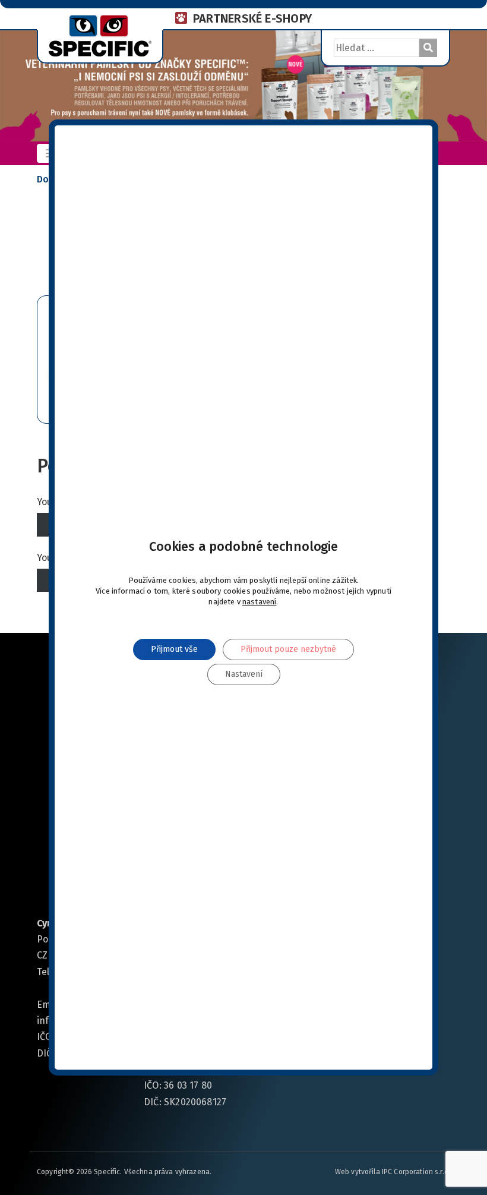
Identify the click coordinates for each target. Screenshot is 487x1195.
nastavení (259, 601)
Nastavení (244, 674)
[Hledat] (428, 48)
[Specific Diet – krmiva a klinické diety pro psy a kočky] (100, 34)
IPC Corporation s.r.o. (416, 1172)
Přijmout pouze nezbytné (288, 649)
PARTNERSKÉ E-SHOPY (252, 18)
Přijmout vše (174, 649)
